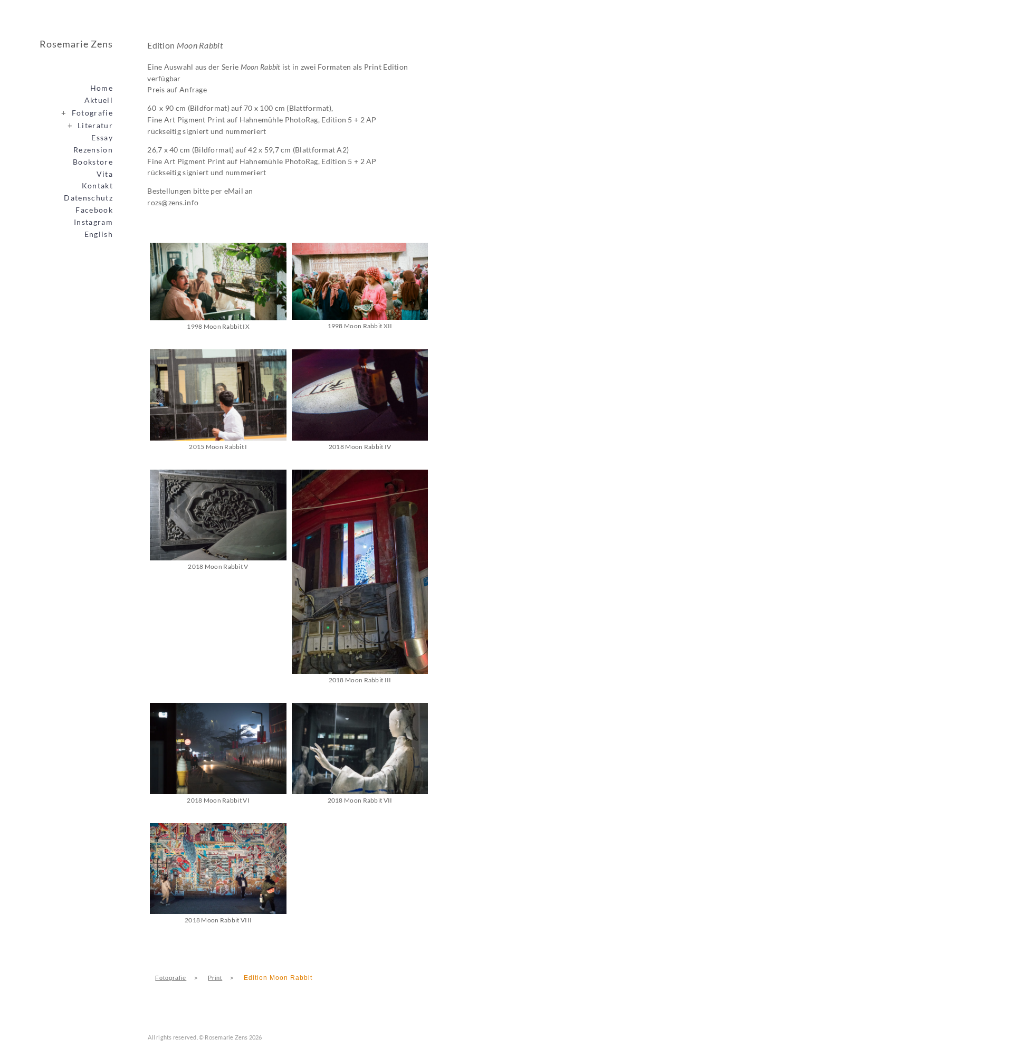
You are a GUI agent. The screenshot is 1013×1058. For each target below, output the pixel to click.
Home (101, 88)
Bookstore (93, 162)
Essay (102, 138)
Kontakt (97, 186)
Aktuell (98, 100)
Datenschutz (88, 198)
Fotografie (87, 112)
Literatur (90, 125)
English (98, 234)
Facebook (94, 210)
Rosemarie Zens (76, 44)
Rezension (93, 150)
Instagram (93, 222)
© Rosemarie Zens (223, 1037)
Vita (105, 174)
